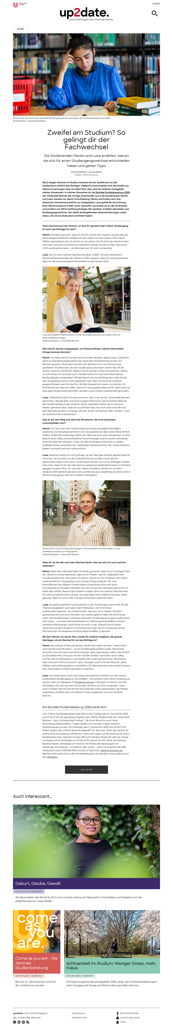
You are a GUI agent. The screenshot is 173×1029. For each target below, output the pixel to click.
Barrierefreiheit (129, 1013)
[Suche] (155, 13)
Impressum (78, 1013)
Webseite (52, 757)
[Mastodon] (24, 1022)
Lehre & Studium (79, 172)
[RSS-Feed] (28, 1022)
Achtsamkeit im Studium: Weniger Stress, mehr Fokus (111, 965)
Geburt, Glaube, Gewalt (38, 883)
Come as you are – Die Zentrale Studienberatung (36, 963)
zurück (20, 29)
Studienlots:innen (84, 682)
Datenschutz (79, 1017)
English (156, 3)
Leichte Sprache (130, 1017)
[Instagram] (15, 1022)
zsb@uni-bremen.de (112, 750)
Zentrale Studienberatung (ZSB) (112, 192)
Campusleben (95, 172)
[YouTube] (19, 1022)
